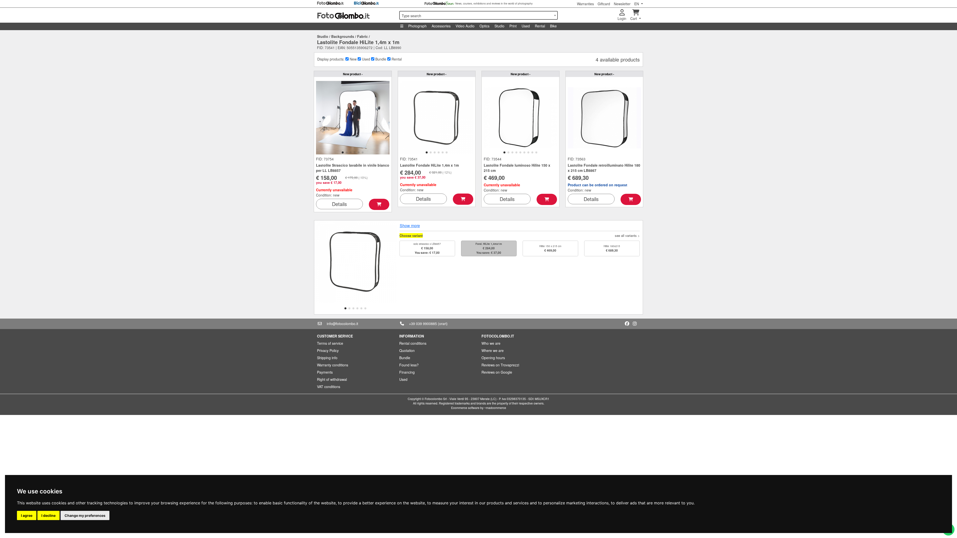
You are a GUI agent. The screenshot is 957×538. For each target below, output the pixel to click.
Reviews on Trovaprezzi (500, 364)
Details (339, 203)
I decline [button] (48, 515)
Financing (407, 372)
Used (526, 25)
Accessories (441, 25)
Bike (553, 25)
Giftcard (604, 3)
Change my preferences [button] (85, 515)
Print (513, 25)
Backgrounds (342, 36)
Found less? (409, 364)
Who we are (490, 343)
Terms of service (330, 343)
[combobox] (478, 15)
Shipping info (327, 357)
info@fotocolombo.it (342, 323)
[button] (343, 152)
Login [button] (622, 18)
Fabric (362, 36)
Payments (325, 372)
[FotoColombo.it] (355, 15)
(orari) (443, 323)
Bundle (404, 357)
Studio (499, 25)
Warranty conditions (332, 364)
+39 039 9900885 (423, 323)
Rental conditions (412, 343)
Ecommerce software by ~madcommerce (478, 407)
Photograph (417, 25)
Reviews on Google (496, 372)
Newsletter (622, 3)
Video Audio (465, 25)
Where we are (492, 350)
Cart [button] (634, 18)
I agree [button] (26, 515)
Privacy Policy (328, 350)
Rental (540, 25)
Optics (484, 25)
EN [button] (637, 3)
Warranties (585, 3)
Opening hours (493, 357)
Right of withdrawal (332, 379)
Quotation (407, 350)
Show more (410, 225)
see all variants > (627, 235)
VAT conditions (328, 386)
